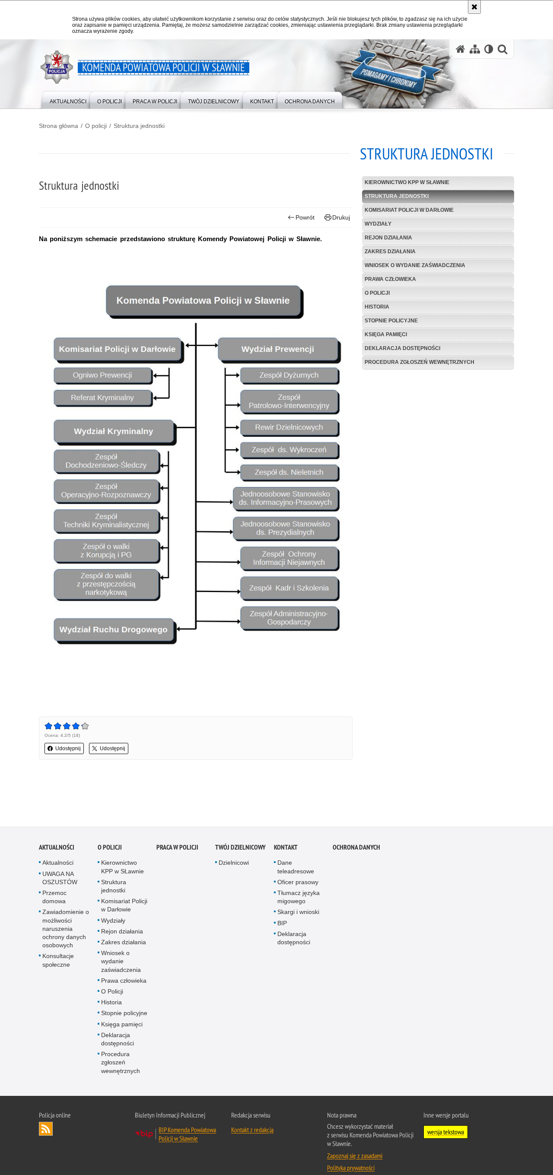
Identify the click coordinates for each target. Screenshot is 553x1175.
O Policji (377, 293)
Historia (377, 307)
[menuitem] (68, 99)
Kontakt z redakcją (252, 1130)
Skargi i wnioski (298, 912)
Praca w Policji (177, 847)
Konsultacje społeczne (58, 960)
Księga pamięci (386, 334)
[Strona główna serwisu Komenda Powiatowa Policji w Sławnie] (460, 49)
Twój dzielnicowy (240, 847)
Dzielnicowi (234, 863)
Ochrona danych (356, 847)
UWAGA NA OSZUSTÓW (59, 878)
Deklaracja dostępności (402, 348)
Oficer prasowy (297, 882)
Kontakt (286, 847)
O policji (96, 125)
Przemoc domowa (54, 897)
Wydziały (378, 224)
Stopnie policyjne (391, 321)
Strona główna (58, 125)
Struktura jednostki (139, 125)
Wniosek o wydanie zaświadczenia (415, 265)
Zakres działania (390, 251)
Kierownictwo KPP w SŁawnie (407, 182)
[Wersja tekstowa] (488, 49)
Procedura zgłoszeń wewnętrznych (419, 362)
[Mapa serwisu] (475, 49)
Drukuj (341, 217)
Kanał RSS (46, 1129)
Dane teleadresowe (295, 867)
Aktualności (56, 847)
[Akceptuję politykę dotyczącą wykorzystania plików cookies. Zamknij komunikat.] (474, 7)
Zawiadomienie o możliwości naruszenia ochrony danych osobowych (65, 929)
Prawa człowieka (390, 279)
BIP (282, 923)
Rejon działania (388, 238)
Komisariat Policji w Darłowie (409, 210)
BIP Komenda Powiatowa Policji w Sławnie (187, 1134)
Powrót (305, 217)
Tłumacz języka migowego (298, 897)
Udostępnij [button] (68, 748)
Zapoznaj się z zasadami (354, 1156)
